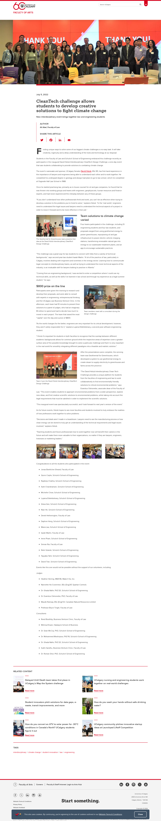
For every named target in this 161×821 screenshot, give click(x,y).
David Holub (86, 171)
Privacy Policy (17, 804)
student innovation (50, 752)
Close (140, 814)
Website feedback (19, 807)
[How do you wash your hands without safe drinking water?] (87, 706)
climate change (34, 752)
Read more (29, 690)
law (61, 752)
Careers (39, 784)
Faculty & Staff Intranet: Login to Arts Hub (64, 784)
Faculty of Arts (23, 12)
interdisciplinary (19, 752)
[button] (43, 139)
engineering (69, 752)
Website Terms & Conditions (110, 814)
